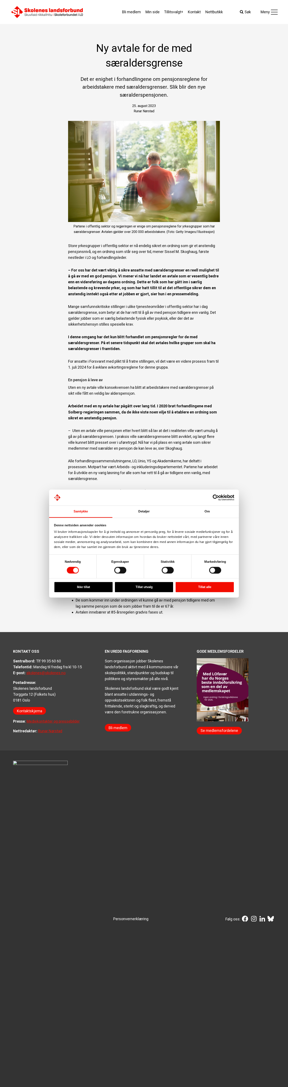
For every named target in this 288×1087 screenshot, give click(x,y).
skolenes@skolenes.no (46, 673)
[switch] (120, 570)
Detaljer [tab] (144, 511)
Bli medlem (131, 12)
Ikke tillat (83, 587)
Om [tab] (207, 511)
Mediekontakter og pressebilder (53, 721)
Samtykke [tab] (81, 511)
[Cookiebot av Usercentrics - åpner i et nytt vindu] (215, 497)
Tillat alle (204, 587)
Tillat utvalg (144, 587)
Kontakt (194, 12)
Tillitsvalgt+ (173, 12)
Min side (152, 12)
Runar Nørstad (50, 731)
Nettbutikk (214, 12)
